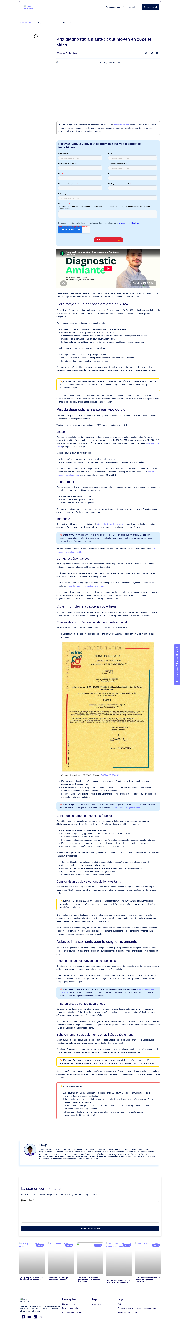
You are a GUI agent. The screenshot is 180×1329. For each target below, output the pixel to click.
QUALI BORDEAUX (110, 775)
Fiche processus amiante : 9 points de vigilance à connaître (148, 1279)
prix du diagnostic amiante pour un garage (87, 586)
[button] (146, 53)
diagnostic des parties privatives (111, 524)
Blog (31, 23)
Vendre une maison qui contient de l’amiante (58, 1279)
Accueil (23, 23)
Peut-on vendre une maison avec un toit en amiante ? (118, 1281)
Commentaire (27, 1200)
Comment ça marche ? (115, 7)
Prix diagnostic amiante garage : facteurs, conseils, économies (89, 1279)
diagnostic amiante (121, 125)
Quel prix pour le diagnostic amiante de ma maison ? (32, 1279)
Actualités (133, 7)
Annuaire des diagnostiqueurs (127, 808)
